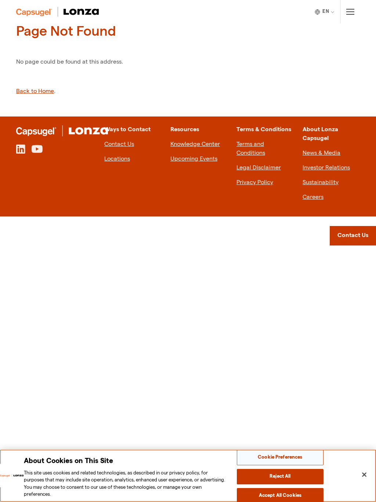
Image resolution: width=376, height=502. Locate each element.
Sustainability (321, 182)
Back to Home (35, 91)
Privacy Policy (254, 182)
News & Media (321, 153)
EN (325, 11)
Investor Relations (326, 167)
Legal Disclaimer (258, 167)
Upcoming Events (193, 158)
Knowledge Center (195, 144)
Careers (313, 197)
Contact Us (119, 144)
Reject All (280, 476)
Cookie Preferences (280, 457)
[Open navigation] (350, 12)
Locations (117, 158)
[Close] (364, 475)
